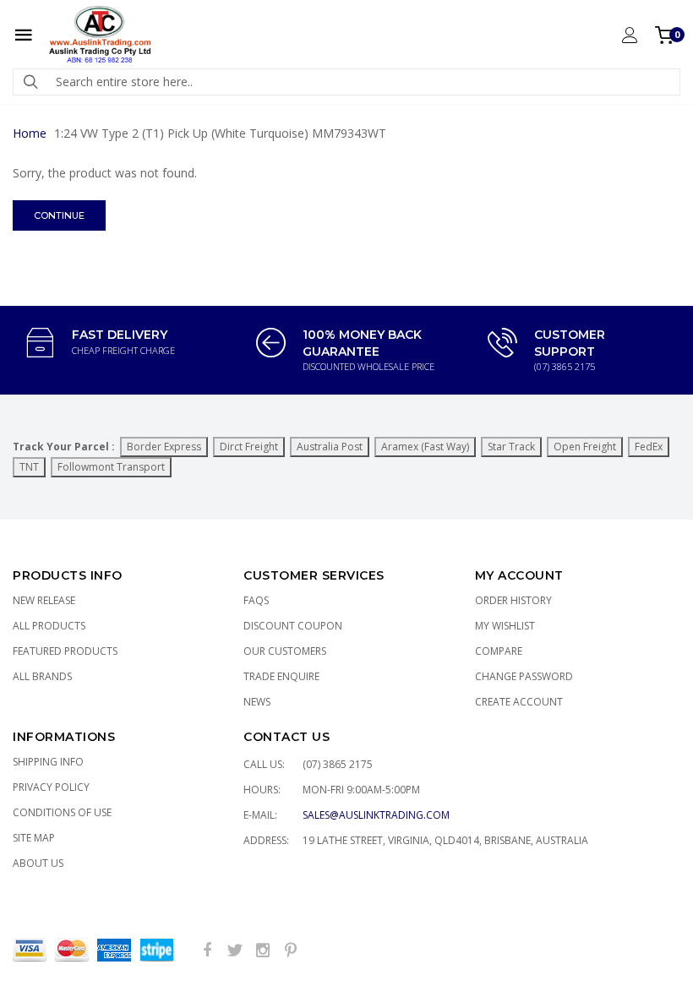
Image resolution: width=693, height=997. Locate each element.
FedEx (649, 446)
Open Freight (585, 446)
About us (38, 863)
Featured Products (65, 651)
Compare (498, 651)
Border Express (164, 446)
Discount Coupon (292, 625)
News (256, 702)
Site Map (34, 838)
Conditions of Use (62, 812)
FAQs (256, 600)
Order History (513, 600)
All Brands (42, 676)
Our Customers (284, 651)
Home (29, 133)
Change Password (524, 676)
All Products (49, 625)
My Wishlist (505, 625)
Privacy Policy (51, 787)
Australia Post (330, 446)
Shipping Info (48, 762)
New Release (44, 600)
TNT (29, 467)
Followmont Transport (111, 467)
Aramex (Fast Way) (425, 446)
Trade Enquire (281, 676)
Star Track (511, 446)
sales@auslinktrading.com (376, 815)
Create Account (519, 702)
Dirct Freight (249, 446)
